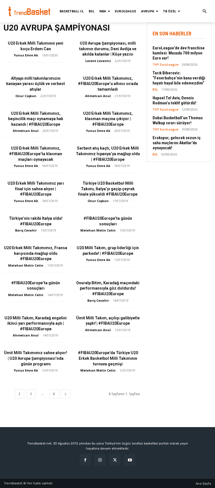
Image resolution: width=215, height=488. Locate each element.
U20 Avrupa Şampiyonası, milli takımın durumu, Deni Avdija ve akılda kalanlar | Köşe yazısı (107, 48)
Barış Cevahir (26, 230)
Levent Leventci (98, 61)
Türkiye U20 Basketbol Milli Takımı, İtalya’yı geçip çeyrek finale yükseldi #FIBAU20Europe (107, 188)
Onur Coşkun (25, 96)
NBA (102, 11)
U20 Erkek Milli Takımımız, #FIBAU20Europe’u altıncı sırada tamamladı (108, 83)
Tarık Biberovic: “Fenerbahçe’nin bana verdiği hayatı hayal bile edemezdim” (179, 78)
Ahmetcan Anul (98, 96)
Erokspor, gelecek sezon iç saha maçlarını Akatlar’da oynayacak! (177, 142)
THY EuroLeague (166, 64)
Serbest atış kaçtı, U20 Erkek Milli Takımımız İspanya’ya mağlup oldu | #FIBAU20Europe (108, 153)
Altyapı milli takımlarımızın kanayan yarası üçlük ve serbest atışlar (35, 83)
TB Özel (169, 11)
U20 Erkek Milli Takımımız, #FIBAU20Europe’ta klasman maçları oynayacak (35, 153)
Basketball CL (72, 11)
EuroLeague (125, 11)
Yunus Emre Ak (26, 55)
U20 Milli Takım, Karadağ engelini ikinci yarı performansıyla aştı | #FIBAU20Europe (35, 323)
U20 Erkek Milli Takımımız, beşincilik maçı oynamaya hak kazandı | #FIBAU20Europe (35, 119)
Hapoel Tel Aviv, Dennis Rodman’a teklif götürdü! (174, 100)
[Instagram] (100, 459)
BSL (91, 11)
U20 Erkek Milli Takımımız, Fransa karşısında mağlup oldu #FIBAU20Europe (35, 253)
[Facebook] (85, 459)
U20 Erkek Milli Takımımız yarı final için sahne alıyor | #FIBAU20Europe (36, 188)
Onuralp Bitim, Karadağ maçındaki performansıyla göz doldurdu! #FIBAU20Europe (107, 288)
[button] (204, 11)
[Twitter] (114, 459)
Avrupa (147, 11)
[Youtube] (129, 459)
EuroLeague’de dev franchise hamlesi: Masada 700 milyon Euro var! (179, 53)
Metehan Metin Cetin (98, 230)
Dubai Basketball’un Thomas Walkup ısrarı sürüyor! (178, 120)
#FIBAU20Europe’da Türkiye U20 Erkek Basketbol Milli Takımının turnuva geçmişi (108, 358)
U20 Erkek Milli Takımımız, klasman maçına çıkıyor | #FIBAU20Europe (108, 119)
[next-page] (65, 393)
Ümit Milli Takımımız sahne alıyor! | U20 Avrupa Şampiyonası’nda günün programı (35, 358)
